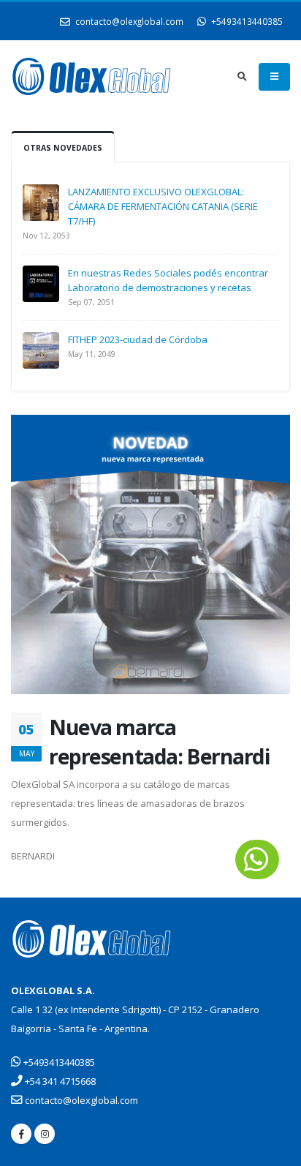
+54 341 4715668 (59, 1081)
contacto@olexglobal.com (128, 21)
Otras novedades (62, 148)
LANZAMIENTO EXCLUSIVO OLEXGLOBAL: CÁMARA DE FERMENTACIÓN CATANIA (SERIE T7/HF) (163, 206)
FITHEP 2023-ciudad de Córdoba (137, 339)
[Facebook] (21, 1134)
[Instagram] (44, 1134)
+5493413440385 (246, 21)
